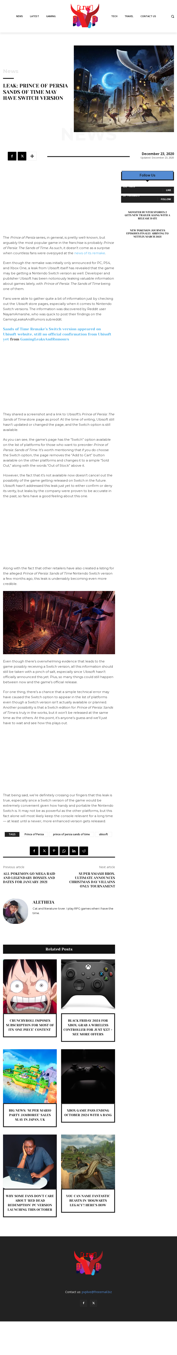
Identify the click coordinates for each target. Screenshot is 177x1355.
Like (168, 190)
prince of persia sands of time (71, 834)
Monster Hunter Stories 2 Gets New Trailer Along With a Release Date (147, 215)
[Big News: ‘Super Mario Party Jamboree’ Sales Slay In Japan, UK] (30, 1076)
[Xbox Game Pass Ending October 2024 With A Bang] (88, 1076)
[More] (32, 156)
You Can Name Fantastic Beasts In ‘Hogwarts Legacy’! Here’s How (88, 1200)
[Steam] (46, 919)
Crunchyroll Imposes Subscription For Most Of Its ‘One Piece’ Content (30, 1025)
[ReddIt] (83, 851)
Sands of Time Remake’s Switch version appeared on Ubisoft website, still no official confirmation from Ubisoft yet (57, 334)
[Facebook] (12, 156)
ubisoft (103, 834)
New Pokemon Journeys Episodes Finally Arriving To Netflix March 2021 (147, 233)
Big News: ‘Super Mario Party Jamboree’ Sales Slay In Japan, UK (30, 1115)
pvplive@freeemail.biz (97, 1292)
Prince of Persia (34, 834)
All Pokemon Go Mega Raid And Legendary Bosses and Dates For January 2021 (29, 878)
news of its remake (89, 253)
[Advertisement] (59, 203)
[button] (172, 16)
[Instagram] (34, 919)
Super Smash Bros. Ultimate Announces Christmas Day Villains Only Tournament (92, 880)
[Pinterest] (54, 851)
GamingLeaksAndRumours (44, 339)
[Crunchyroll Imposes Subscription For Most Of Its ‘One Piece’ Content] (30, 986)
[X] (22, 156)
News (10, 71)
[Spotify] (40, 919)
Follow (166, 199)
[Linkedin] (74, 851)
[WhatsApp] (64, 851)
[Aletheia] (15, 911)
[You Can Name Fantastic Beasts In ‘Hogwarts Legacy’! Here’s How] (88, 1161)
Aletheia (43, 902)
